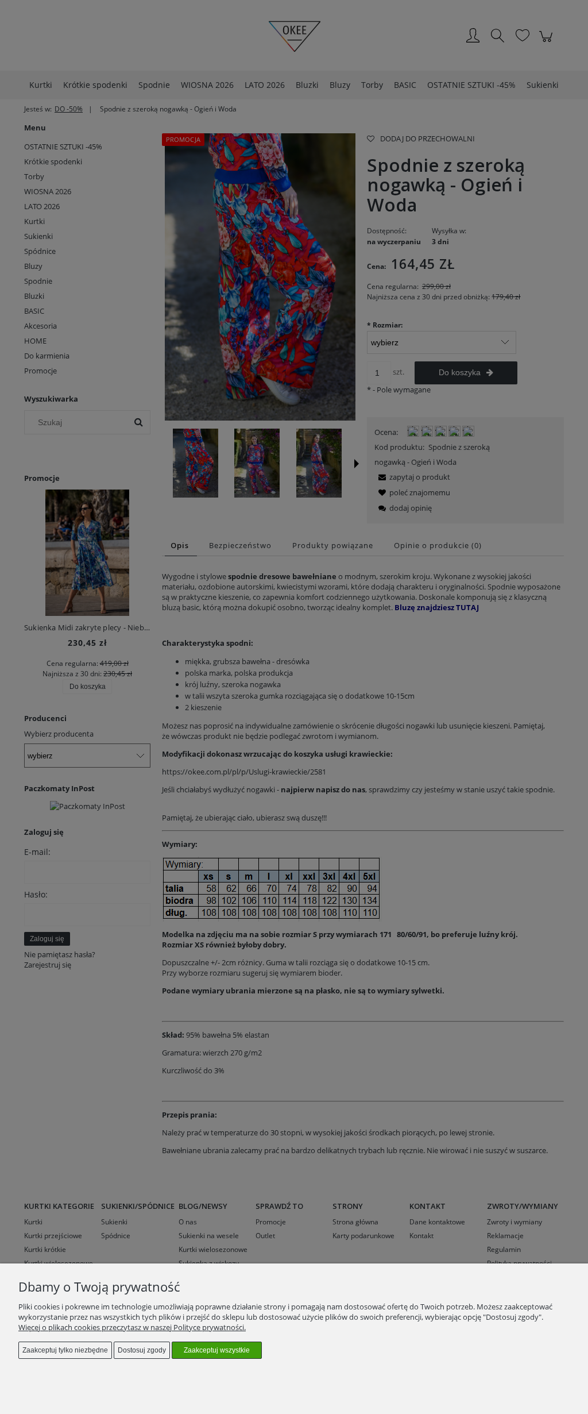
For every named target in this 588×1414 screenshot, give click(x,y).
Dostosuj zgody (142, 1350)
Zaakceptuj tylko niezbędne (65, 1350)
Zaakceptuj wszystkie (217, 1350)
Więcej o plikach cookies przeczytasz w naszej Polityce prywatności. (132, 1327)
